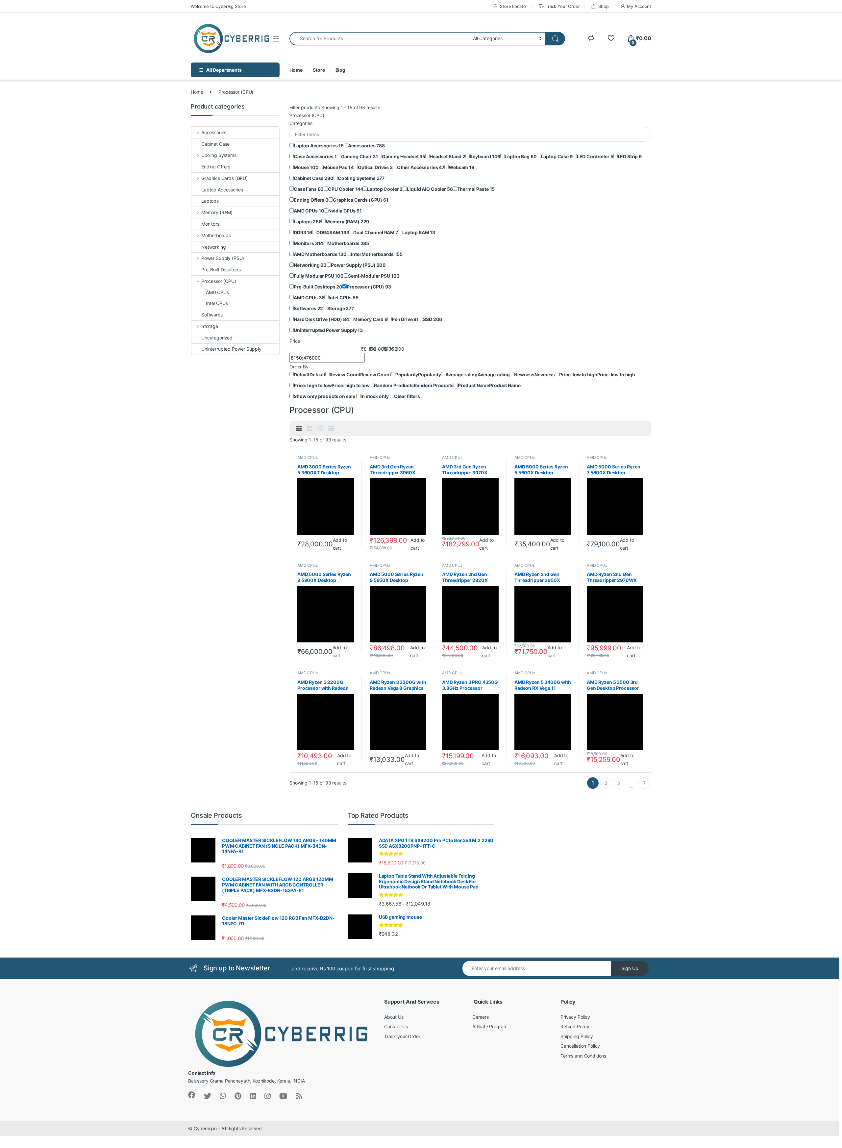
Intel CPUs (217, 303)
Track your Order (402, 1036)
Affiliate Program (490, 1026)
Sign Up (629, 968)
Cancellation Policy (580, 1046)
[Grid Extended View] (309, 428)
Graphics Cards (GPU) (224, 178)
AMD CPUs (307, 457)
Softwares (212, 314)
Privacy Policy (575, 1017)
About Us (394, 1017)
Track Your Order (563, 6)
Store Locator (513, 6)
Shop (603, 6)
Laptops (210, 201)
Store (319, 70)
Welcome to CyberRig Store (218, 6)
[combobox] (379, 38)
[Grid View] (299, 428)
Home (295, 70)
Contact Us (396, 1026)
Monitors (210, 224)
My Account (639, 6)
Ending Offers (215, 166)
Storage (209, 326)
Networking (213, 247)
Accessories (213, 132)
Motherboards (216, 235)
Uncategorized (217, 337)
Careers (480, 1017)
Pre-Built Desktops (220, 269)
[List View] (320, 428)
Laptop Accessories (222, 189)
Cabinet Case (215, 144)
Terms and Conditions (583, 1056)
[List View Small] (331, 428)
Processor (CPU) (218, 281)
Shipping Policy (576, 1036)
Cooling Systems (218, 155)
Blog (340, 70)
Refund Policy (574, 1026)
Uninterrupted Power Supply (231, 349)
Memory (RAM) (217, 212)
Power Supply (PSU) (222, 258)
